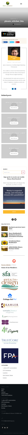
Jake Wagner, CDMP (6, 30)
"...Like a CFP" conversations (10, 368)
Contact (3, 392)
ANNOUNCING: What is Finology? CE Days (15, 247)
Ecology (5, 377)
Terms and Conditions (6, 395)
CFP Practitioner (7, 370)
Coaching (5, 372)
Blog (2, 390)
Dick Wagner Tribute (8, 375)
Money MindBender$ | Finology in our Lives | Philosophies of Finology (16, 234)
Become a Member (6, 265)
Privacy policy (4, 393)
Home (2, 389)
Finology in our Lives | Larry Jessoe (17, 227)
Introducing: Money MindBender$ (14, 241)
